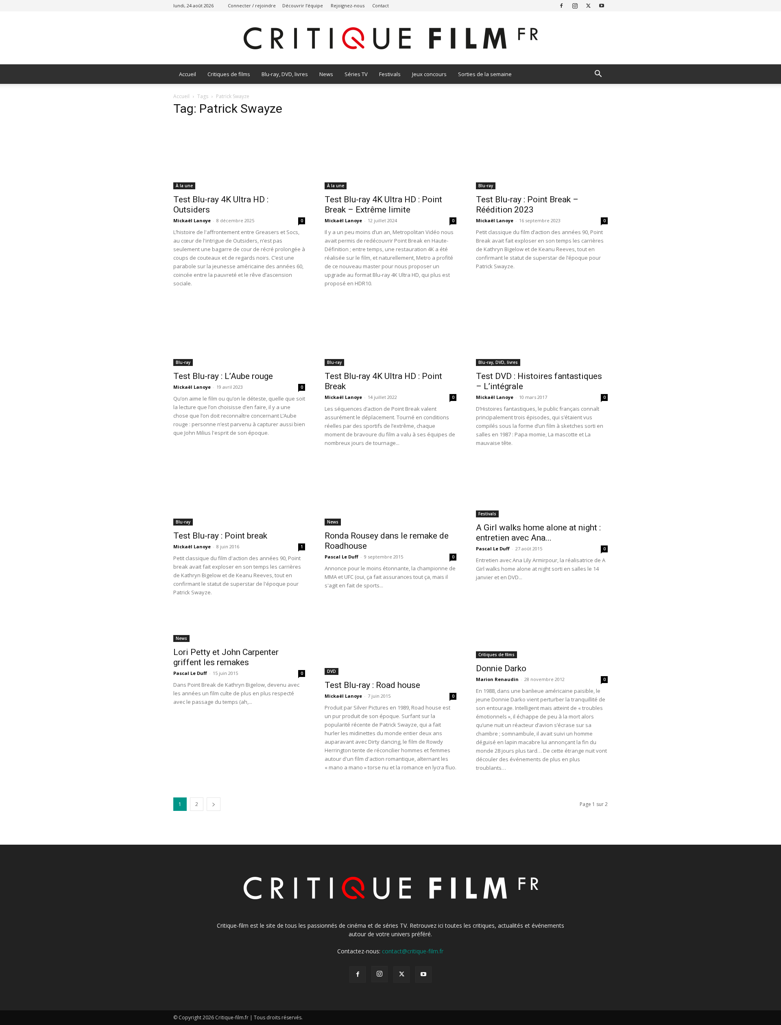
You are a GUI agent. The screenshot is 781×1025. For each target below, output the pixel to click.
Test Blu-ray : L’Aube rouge (223, 376)
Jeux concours (429, 74)
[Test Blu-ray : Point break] (239, 493)
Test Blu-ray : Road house (372, 685)
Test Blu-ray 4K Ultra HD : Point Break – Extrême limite (383, 205)
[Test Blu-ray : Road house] (390, 642)
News (326, 74)
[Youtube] (602, 5)
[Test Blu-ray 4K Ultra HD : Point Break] (390, 333)
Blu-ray (485, 185)
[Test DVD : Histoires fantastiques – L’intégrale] (542, 333)
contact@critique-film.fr (412, 951)
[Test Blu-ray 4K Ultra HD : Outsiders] (239, 156)
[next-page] (213, 804)
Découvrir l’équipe (302, 5)
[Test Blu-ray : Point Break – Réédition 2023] (542, 156)
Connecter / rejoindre (252, 5)
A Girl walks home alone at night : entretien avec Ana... (538, 533)
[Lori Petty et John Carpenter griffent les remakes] (239, 626)
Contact (380, 5)
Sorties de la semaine (485, 74)
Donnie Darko (501, 668)
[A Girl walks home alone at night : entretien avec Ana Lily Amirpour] (542, 488)
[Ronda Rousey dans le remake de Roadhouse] (390, 493)
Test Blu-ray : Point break (220, 536)
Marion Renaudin (497, 679)
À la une (184, 185)
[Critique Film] (390, 38)
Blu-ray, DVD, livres (285, 74)
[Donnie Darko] (542, 634)
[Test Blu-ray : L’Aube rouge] (239, 333)
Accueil (187, 74)
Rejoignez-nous (347, 5)
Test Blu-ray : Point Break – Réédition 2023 (527, 205)
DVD (331, 671)
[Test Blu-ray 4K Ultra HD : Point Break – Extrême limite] (390, 156)
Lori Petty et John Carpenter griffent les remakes (226, 657)
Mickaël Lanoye (192, 220)
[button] (598, 75)
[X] (588, 5)
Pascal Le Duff (341, 557)
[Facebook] (561, 5)
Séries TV (356, 74)
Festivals (390, 74)
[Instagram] (575, 5)
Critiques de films (228, 74)
